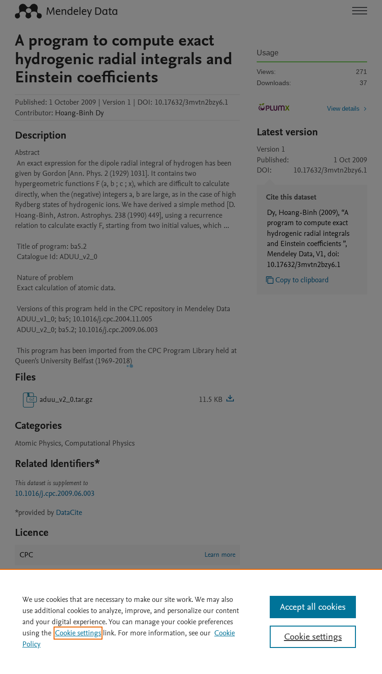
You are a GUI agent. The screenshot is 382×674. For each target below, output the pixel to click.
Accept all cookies (313, 607)
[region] (191, 621)
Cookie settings (78, 633)
